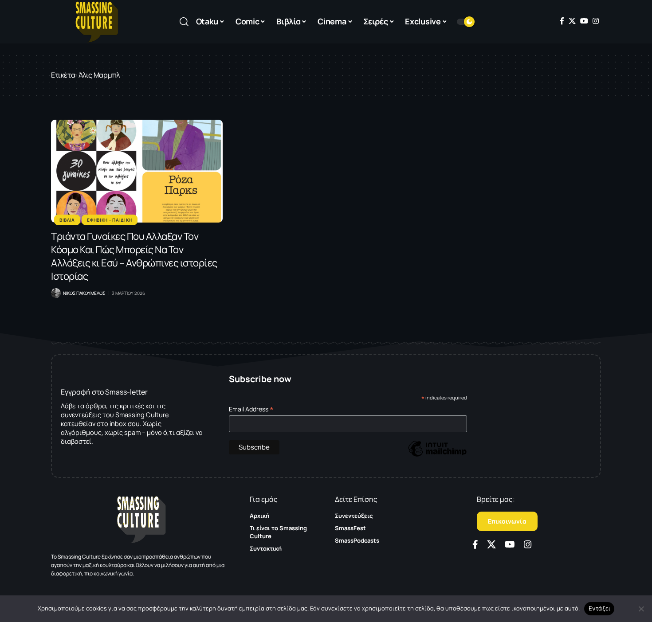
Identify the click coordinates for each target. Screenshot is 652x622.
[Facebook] (562, 20)
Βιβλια (67, 220)
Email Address (251, 409)
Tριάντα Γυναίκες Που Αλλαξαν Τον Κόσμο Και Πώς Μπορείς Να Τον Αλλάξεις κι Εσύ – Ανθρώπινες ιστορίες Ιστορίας (134, 256)
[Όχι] (640, 608)
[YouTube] (584, 20)
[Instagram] (595, 20)
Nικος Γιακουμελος (84, 293)
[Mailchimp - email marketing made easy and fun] (437, 455)
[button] (184, 21)
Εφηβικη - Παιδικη (109, 220)
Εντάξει (599, 608)
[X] (572, 20)
